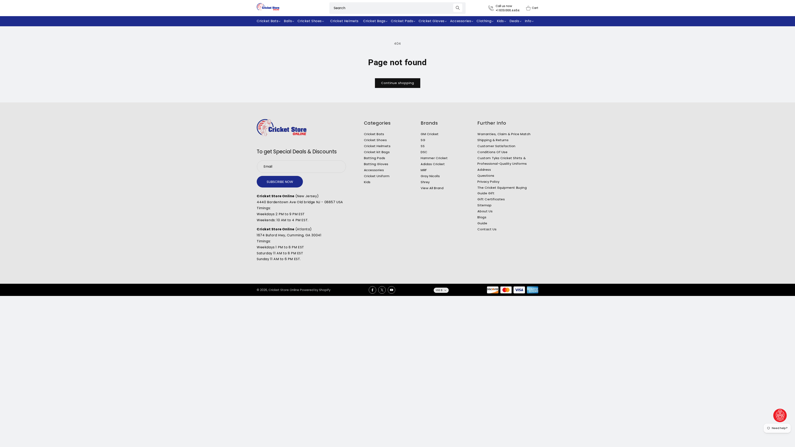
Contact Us (486, 229)
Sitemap (484, 205)
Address (484, 169)
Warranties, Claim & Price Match (504, 134)
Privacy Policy (488, 181)
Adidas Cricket (433, 164)
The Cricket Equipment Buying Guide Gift (502, 190)
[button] (269, 21)
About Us (485, 211)
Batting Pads (374, 158)
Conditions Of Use (492, 152)
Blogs (481, 217)
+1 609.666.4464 (508, 10)
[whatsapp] (780, 415)
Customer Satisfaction (496, 146)
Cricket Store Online (284, 290)
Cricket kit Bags (377, 152)
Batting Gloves (376, 164)
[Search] (457, 8)
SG (423, 140)
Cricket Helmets (377, 146)
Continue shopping (397, 83)
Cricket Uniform (377, 176)
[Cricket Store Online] (281, 128)
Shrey (425, 182)
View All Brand (432, 188)
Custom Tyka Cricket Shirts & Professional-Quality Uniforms (502, 161)
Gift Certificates (491, 199)
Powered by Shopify (315, 290)
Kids (367, 182)
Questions (485, 175)
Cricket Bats (374, 134)
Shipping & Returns (492, 140)
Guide (482, 223)
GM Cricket (430, 134)
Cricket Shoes (375, 140)
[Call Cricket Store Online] (492, 8)
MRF (424, 170)
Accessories (374, 170)
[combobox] (397, 8)
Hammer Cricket (434, 158)
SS (423, 146)
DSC (424, 152)
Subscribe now (280, 181)
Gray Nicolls (430, 176)
